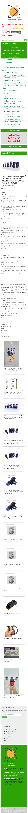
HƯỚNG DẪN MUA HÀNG (17, 50)
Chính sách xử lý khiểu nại (11, 729)
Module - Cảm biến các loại (11, 98)
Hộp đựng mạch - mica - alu (11, 80)
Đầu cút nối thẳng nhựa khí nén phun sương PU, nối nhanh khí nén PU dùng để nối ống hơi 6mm (13, 417)
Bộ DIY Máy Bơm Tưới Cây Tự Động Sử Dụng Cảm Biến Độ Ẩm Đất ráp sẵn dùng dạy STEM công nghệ (13, 392)
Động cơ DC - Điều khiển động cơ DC (14, 75)
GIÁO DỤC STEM (8, 59)
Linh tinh (6, 93)
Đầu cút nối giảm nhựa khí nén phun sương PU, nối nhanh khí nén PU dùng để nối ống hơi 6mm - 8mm (13, 467)
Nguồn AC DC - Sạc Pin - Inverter (12, 101)
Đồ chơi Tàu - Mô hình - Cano (12, 127)
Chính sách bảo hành (10, 731)
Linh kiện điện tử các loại (10, 90)
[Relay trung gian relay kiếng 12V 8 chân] (14, 580)
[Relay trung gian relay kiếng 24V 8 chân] (14, 555)
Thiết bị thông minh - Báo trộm (12, 119)
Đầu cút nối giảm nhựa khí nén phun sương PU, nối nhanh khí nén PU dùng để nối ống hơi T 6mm (13, 491)
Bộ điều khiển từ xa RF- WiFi (11, 65)
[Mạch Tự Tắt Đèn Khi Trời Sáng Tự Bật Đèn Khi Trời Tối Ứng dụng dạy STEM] (14, 354)
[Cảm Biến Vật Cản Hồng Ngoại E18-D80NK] (14, 629)
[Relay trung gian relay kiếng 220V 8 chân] (14, 530)
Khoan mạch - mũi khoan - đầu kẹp (13, 83)
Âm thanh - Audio (8, 62)
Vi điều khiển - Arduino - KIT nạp (12, 124)
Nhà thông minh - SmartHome (12, 106)
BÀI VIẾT (11, 53)
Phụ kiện (6, 96)
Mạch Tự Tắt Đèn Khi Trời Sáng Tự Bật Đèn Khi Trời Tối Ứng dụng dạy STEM (13, 369)
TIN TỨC (4, 53)
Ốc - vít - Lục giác (8, 108)
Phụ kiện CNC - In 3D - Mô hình (12, 111)
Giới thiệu (7, 736)
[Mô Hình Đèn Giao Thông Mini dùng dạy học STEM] (14, 652)
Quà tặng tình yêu (8, 114)
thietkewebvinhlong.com (12, 811)
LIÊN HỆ (17, 53)
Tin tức (6, 740)
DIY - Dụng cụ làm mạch (10, 72)
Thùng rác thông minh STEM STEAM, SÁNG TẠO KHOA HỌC (13, 696)
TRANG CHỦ (6, 43)
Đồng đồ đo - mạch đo (10, 77)
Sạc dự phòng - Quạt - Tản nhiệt (12, 116)
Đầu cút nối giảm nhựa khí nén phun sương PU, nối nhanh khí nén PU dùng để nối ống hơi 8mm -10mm (13, 442)
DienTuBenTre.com (18, 808)
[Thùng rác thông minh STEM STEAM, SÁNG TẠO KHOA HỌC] (14, 681)
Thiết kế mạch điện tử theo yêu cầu (13, 121)
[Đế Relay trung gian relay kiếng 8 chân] (14, 604)
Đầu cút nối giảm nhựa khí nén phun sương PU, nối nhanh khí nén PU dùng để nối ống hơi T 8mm (13, 516)
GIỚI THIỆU (14, 43)
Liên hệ (7, 738)
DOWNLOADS (5, 50)
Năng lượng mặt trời (9, 103)
